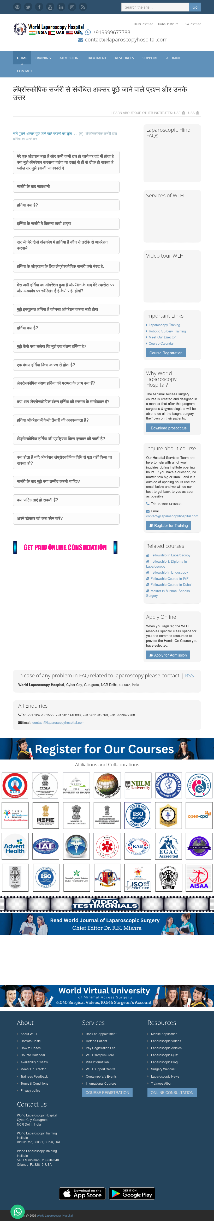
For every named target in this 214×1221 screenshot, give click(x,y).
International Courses (101, 1083)
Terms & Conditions (34, 1083)
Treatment (97, 58)
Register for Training (171, 525)
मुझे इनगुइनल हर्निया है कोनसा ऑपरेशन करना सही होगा (57, 309)
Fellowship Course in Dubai (171, 584)
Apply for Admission (170, 655)
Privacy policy (30, 1090)
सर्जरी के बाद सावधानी (33, 186)
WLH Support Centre (100, 1069)
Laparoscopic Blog (164, 1062)
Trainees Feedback (34, 1076)
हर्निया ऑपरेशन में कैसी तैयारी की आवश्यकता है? (53, 420)
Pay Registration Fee (101, 1048)
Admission (69, 58)
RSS (189, 675)
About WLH (29, 1033)
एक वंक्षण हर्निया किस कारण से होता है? (46, 365)
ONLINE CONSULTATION (172, 1092)
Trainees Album (162, 1083)
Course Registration (166, 352)
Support (150, 58)
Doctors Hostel (31, 1040)
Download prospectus (169, 427)
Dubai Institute (168, 24)
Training (43, 58)
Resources (125, 58)
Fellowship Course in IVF (169, 578)
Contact (25, 71)
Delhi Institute (143, 24)
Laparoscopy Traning (164, 324)
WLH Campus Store (100, 1055)
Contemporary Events (101, 1076)
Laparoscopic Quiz (164, 1055)
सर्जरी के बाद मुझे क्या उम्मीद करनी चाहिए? (48, 481)
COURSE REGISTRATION (107, 1092)
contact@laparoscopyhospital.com (126, 39)
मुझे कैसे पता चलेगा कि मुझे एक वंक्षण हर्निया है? (51, 346)
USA (191, 112)
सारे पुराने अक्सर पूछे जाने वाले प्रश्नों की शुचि (43, 133)
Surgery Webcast (163, 1069)
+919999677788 (111, 32)
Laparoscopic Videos (166, 1040)
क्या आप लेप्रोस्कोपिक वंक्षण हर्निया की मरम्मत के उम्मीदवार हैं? (63, 401)
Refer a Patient (96, 1040)
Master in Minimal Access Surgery (168, 593)
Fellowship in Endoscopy (169, 572)
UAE (177, 112)
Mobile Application (164, 1033)
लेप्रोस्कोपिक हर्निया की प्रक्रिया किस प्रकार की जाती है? (61, 438)
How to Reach (31, 1048)
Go (195, 7)
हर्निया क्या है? (27, 205)
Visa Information (97, 1062)
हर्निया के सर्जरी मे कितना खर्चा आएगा (44, 223)
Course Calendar (161, 343)
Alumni (173, 58)
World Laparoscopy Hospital (55, 1215)
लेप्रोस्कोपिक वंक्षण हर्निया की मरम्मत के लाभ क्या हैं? (56, 383)
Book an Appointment (101, 1033)
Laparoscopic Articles (166, 1048)
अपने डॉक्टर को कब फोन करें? (40, 518)
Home (22, 58)
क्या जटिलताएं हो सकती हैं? (37, 500)
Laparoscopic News (165, 1076)
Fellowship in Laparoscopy (171, 554)
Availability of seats (34, 1062)
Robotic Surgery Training (167, 331)
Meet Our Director (162, 337)
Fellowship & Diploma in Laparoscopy (166, 564)
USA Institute (192, 24)
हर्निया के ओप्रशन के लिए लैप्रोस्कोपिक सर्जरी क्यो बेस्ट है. (60, 266)
